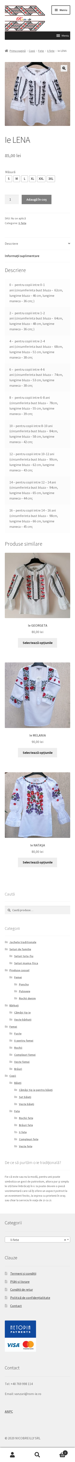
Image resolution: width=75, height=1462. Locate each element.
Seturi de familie (20, 949)
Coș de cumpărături (58, 1451)
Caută (37, 1455)
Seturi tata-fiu (23, 956)
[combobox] (37, 1239)
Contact (16, 1306)
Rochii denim (27, 998)
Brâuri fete (26, 1125)
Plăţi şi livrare (20, 1281)
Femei (18, 977)
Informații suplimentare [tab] (22, 256)
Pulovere (24, 991)
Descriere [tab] (11, 243)
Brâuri (18, 1069)
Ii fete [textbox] (36, 1240)
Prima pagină (18, 51)
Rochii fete (26, 1118)
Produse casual (19, 970)
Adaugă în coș (36, 199)
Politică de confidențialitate (30, 1298)
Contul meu (12, 1455)
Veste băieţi (26, 1104)
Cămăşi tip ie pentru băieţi (36, 1090)
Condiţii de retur (21, 1289)
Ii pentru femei (23, 1040)
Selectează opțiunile (37, 643)
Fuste (17, 1033)
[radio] (9, 179)
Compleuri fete (28, 1139)
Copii (32, 51)
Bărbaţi (14, 1005)
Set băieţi (25, 1097)
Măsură (10, 172)
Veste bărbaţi (22, 1019)
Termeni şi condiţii (23, 1273)
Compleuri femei (25, 1055)
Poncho (24, 984)
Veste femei (22, 1062)
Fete (41, 51)
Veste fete (25, 1146)
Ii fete (51, 51)
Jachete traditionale (22, 942)
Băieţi (17, 1083)
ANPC (9, 1411)
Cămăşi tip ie (22, 1012)
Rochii (18, 1048)
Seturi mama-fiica (26, 963)
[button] (65, 35)
